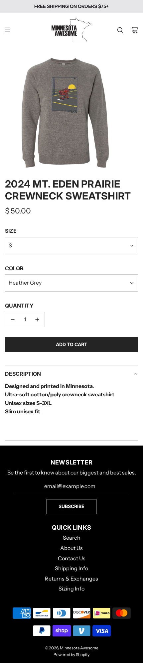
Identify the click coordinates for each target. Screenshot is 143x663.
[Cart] (134, 30)
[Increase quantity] (37, 319)
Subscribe (71, 506)
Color (14, 268)
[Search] (120, 30)
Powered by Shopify (71, 654)
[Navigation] (7, 30)
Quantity (19, 305)
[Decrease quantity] (12, 319)
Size (11, 230)
